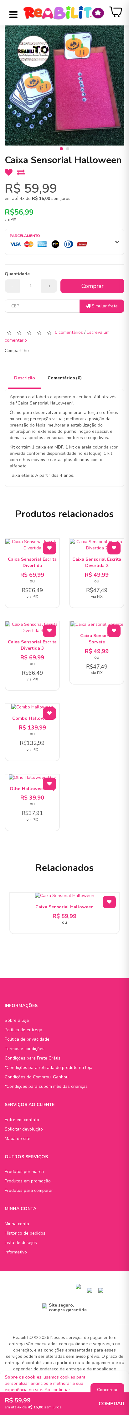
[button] (61, 148)
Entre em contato (22, 1120)
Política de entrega (23, 1030)
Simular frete (104, 306)
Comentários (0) (65, 378)
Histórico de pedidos (25, 1233)
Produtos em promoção (28, 1181)
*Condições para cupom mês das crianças (46, 1086)
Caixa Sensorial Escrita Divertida (32, 562)
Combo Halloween (32, 718)
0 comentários (69, 332)
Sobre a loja (17, 1020)
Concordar (107, 1390)
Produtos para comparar (29, 1190)
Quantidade (17, 274)
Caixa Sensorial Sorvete (97, 639)
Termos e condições (24, 1049)
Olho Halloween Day (32, 789)
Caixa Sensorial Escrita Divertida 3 (32, 645)
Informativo (16, 1252)
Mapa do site (17, 1139)
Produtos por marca (24, 1172)
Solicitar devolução (24, 1129)
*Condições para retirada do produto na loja (48, 1068)
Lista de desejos (21, 1243)
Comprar (92, 286)
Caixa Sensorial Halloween (64, 907)
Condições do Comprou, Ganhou (37, 1077)
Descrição (24, 378)
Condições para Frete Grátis (32, 1058)
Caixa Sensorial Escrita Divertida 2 (96, 562)
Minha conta (17, 1224)
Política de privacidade (27, 1039)
